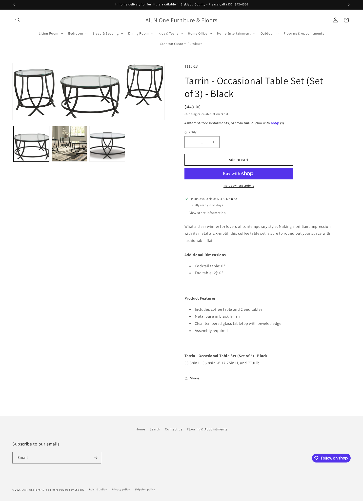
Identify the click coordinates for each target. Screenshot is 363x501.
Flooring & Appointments (207, 429)
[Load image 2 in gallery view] (69, 144)
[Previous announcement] (14, 4)
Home (140, 429)
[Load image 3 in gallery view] (107, 144)
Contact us (173, 429)
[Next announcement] (348, 4)
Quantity (190, 132)
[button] (17, 20)
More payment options (238, 185)
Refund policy (98, 489)
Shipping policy (145, 489)
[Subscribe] (95, 457)
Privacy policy (121, 489)
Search (155, 429)
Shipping (190, 114)
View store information (207, 213)
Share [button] (194, 378)
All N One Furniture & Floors (40, 489)
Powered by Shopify (71, 489)
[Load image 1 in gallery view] (31, 144)
